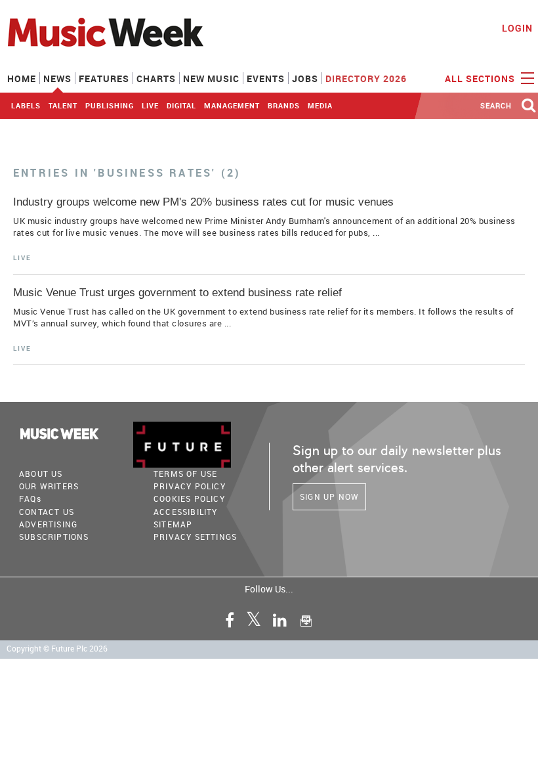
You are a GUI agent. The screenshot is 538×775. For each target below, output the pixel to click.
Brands (284, 105)
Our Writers (49, 486)
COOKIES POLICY (189, 498)
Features (104, 78)
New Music (211, 78)
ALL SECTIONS (481, 78)
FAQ (30, 498)
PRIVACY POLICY (190, 486)
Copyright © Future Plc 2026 (57, 648)
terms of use (185, 473)
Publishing (109, 105)
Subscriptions (54, 536)
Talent (63, 105)
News (57, 78)
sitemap (173, 524)
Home (21, 78)
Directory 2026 (366, 78)
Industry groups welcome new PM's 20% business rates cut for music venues (203, 202)
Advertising (48, 524)
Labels (26, 105)
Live (150, 105)
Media (320, 105)
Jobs (305, 78)
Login (517, 28)
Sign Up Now (329, 496)
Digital (181, 105)
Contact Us (46, 511)
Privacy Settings (195, 536)
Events (266, 78)
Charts (156, 78)
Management (232, 105)
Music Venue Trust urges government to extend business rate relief (177, 292)
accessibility (186, 511)
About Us (41, 473)
